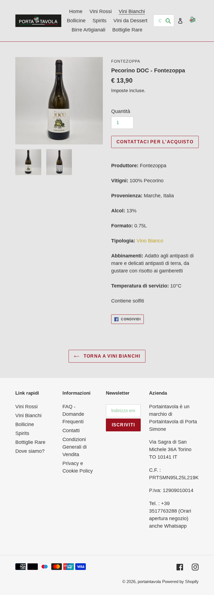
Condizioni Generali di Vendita (74, 447)
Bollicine (24, 424)
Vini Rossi (26, 406)
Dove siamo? (30, 451)
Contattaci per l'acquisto (154, 141)
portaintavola (149, 581)
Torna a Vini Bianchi (111, 356)
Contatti (71, 430)
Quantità (120, 111)
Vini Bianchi (28, 415)
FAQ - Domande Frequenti (73, 414)
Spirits (22, 433)
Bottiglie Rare (30, 442)
